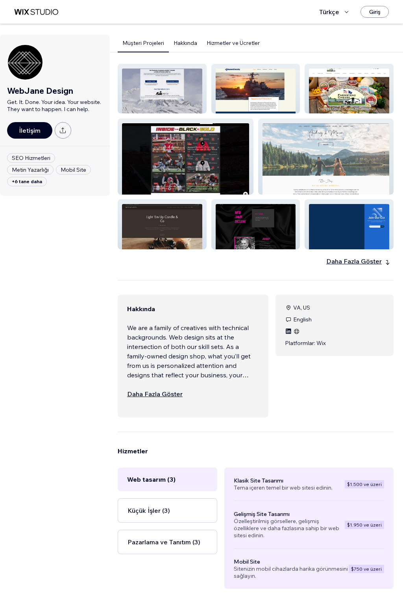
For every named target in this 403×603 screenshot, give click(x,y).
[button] (162, 88)
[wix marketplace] (36, 12)
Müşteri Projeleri (143, 42)
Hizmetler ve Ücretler (233, 42)
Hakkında (185, 42)
